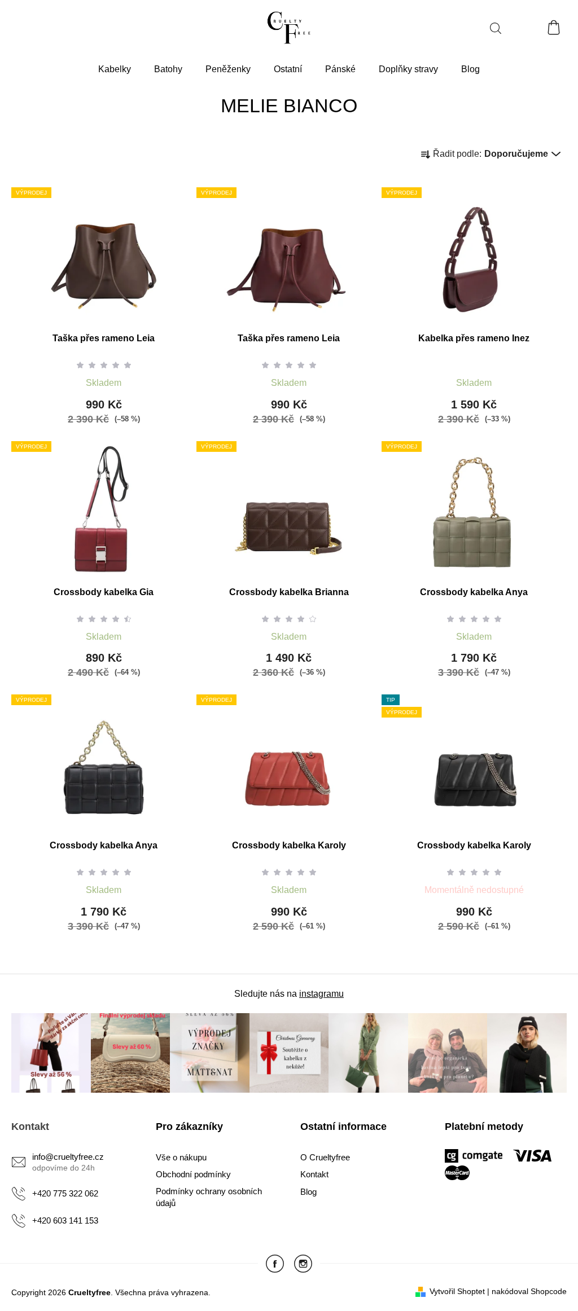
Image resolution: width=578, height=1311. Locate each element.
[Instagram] (303, 1264)
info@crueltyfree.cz (68, 1157)
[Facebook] (275, 1264)
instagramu (321, 993)
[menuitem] (114, 70)
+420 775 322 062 (65, 1193)
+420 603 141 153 (65, 1220)
